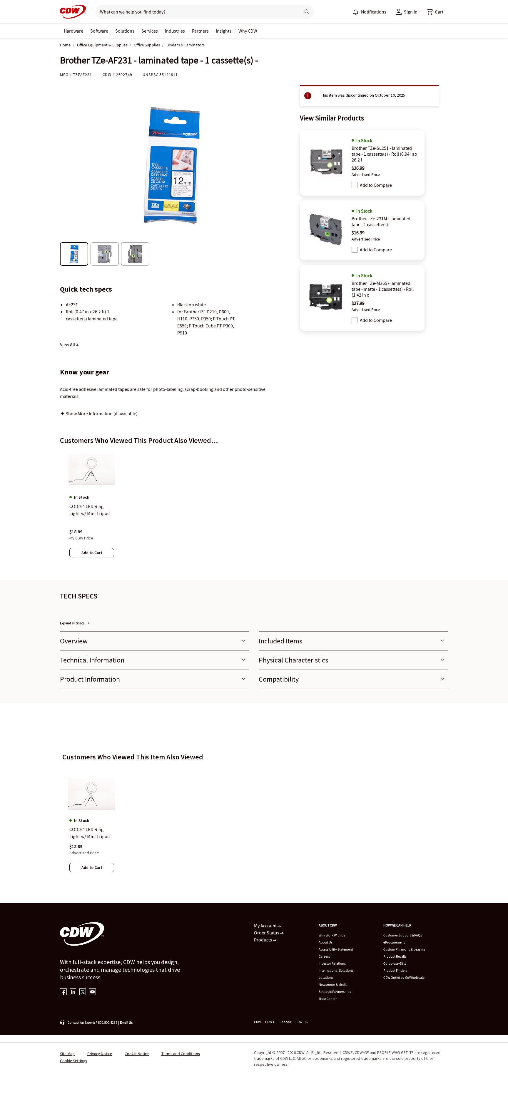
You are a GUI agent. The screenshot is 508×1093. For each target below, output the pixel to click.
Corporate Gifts (394, 963)
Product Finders (395, 970)
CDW (257, 1022)
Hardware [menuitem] (73, 31)
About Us (325, 942)
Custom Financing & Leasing (404, 949)
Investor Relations (332, 963)
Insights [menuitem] (223, 31)
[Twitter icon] (82, 992)
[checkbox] (354, 185)
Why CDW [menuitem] (247, 31)
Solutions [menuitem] (124, 31)
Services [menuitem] (149, 31)
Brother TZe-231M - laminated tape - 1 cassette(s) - (381, 221)
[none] (73, 31)
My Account (266, 926)
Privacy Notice (99, 1053)
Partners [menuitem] (200, 31)
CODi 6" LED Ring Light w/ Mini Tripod (89, 833)
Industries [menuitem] (175, 31)
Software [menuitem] (99, 31)
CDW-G (270, 1022)
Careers (324, 956)
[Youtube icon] (92, 992)
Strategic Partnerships (335, 991)
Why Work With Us (332, 935)
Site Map (67, 1053)
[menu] (369, 12)
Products (263, 940)
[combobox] (195, 12)
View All (68, 344)
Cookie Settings (73, 1060)
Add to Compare (376, 185)
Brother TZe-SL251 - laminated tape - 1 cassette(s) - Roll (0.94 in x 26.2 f (384, 154)
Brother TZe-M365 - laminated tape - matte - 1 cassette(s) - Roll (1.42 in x (383, 289)
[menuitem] (356, 12)
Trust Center (328, 998)
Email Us (126, 1022)
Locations (326, 977)
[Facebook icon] (63, 992)
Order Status (267, 933)
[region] (254, 509)
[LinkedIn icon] (73, 992)
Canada (285, 1022)
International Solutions (336, 970)
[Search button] (307, 11)
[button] (435, 12)
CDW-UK (301, 1022)
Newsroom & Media (333, 984)
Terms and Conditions (180, 1053)
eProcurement (394, 942)
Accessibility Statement (336, 949)
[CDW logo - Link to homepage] (73, 12)
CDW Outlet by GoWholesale (404, 977)
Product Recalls (394, 956)
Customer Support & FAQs (402, 935)
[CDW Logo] (73, 12)
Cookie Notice (137, 1053)
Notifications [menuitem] (373, 12)
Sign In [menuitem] (410, 12)
